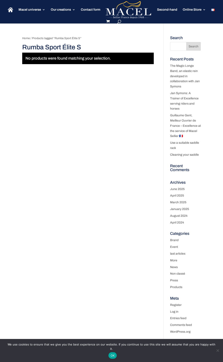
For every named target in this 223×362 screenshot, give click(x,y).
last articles (177, 253)
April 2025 (177, 195)
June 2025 (177, 189)
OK (113, 355)
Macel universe (30, 9)
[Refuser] (217, 350)
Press (174, 280)
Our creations (61, 9)
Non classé (177, 273)
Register (176, 305)
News (174, 267)
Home (26, 38)
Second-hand (167, 9)
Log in (174, 311)
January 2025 (179, 209)
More (173, 260)
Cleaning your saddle (184, 154)
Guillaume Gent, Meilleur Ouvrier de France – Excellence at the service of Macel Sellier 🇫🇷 (185, 126)
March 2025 (178, 202)
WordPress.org (180, 331)
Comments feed (181, 325)
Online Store (192, 9)
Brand (174, 240)
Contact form (90, 9)
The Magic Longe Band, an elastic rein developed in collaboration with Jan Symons (185, 76)
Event (174, 247)
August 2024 (179, 215)
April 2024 (177, 222)
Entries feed (178, 318)
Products (176, 287)
